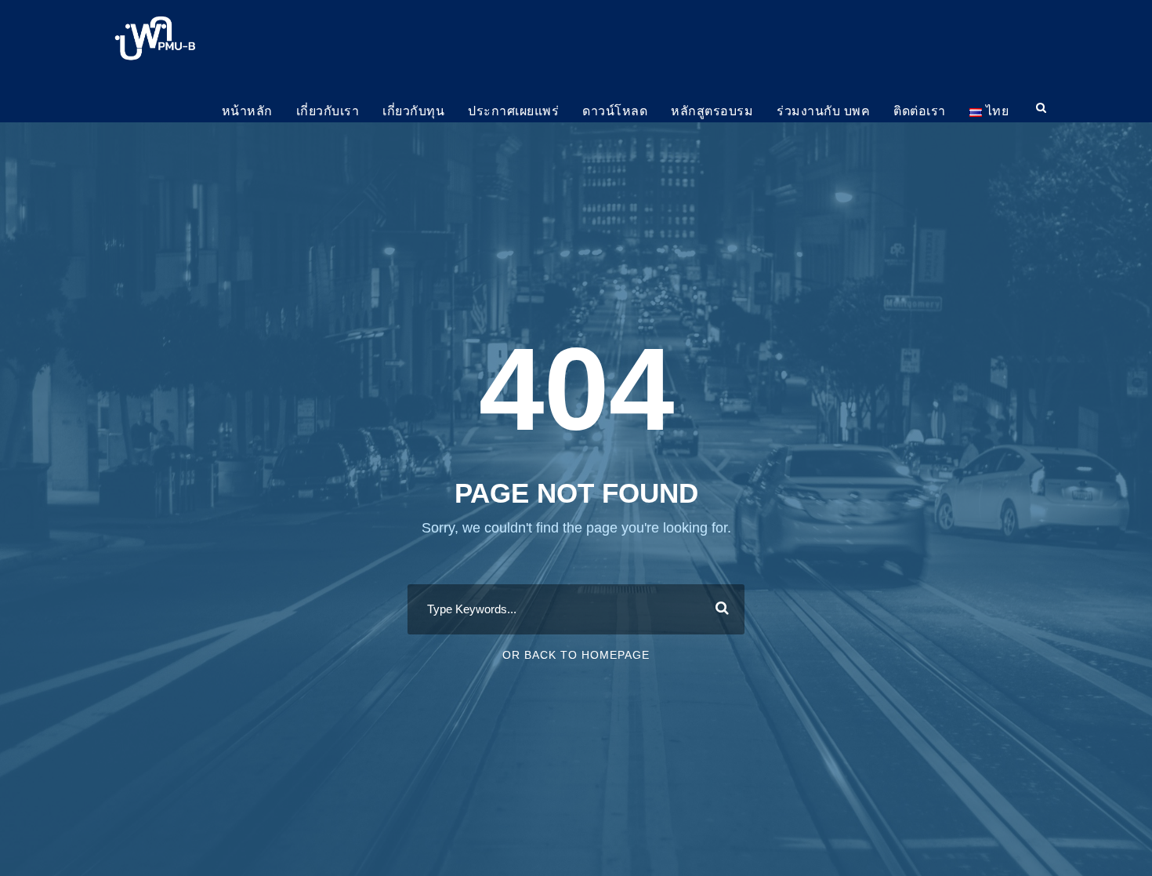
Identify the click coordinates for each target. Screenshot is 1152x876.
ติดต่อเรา (919, 111)
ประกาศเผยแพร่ (513, 111)
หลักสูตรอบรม (712, 111)
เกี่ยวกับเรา (328, 111)
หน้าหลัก (247, 111)
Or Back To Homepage (576, 655)
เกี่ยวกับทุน (413, 111)
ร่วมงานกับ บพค (823, 111)
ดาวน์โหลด (614, 111)
